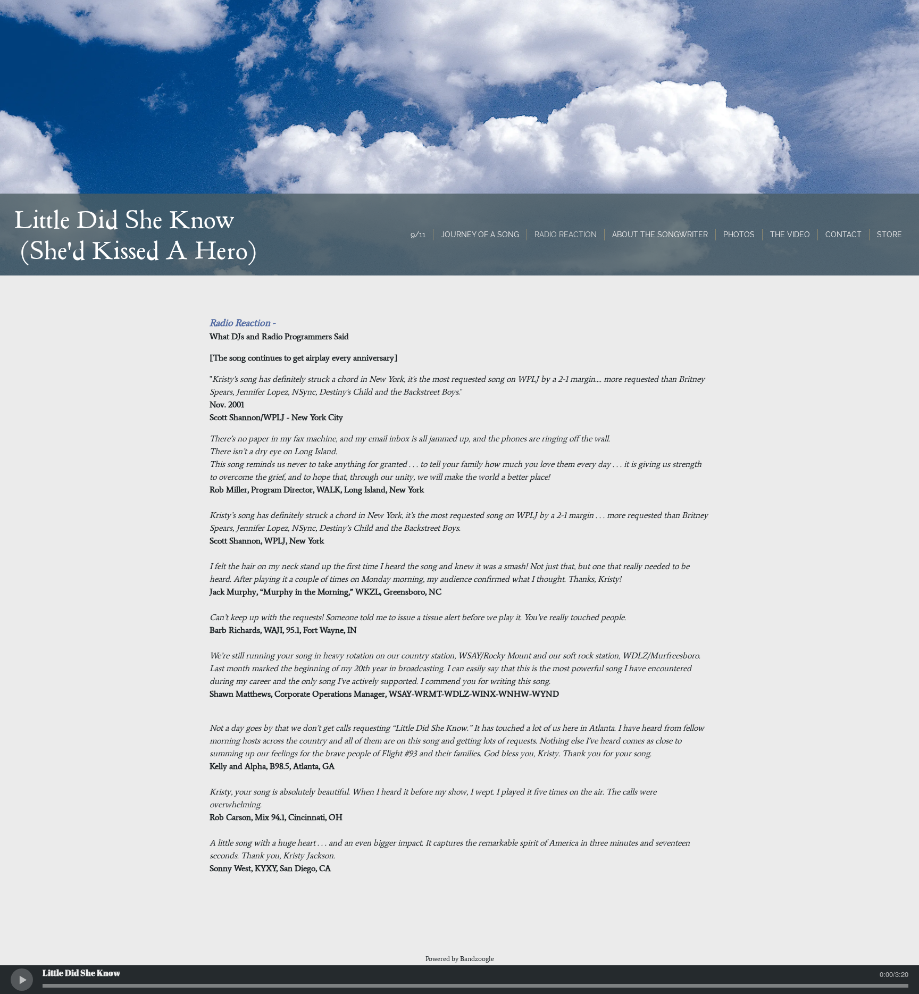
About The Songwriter (660, 234)
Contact (843, 234)
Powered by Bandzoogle (459, 958)
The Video (790, 234)
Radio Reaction (565, 234)
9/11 (418, 234)
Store (889, 234)
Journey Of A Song (480, 234)
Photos (739, 234)
